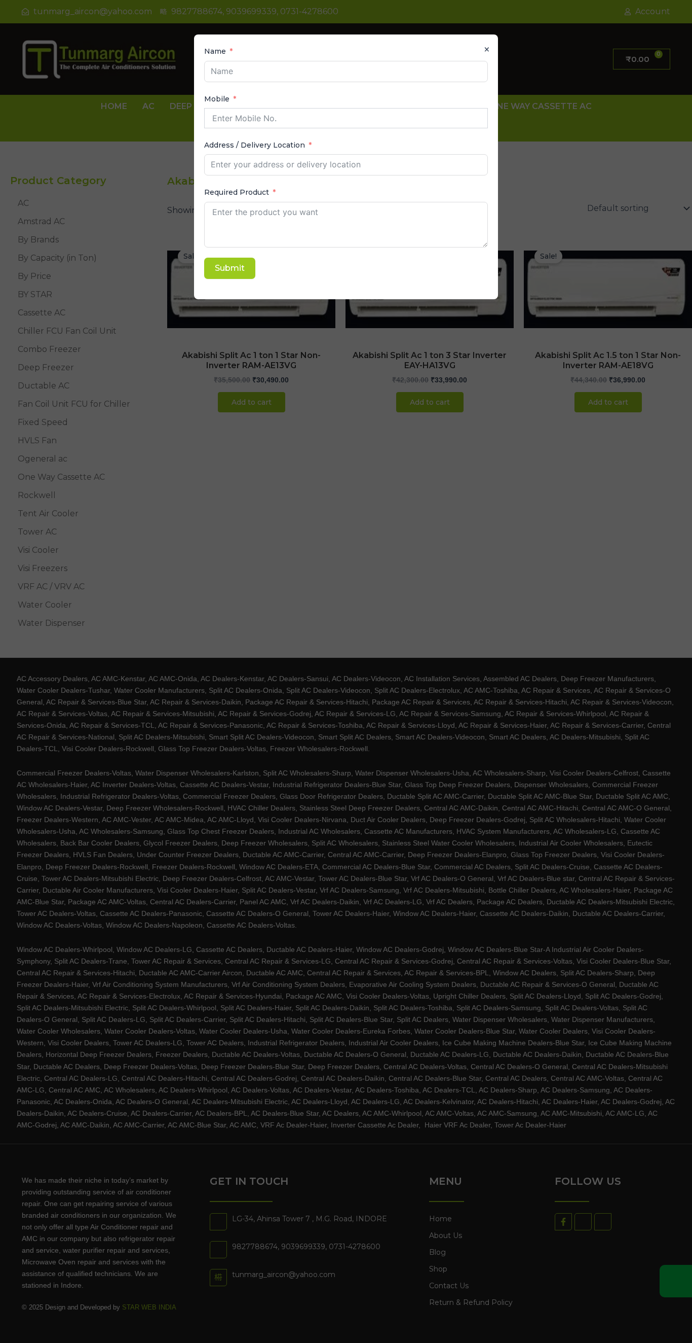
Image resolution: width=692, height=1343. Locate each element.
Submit (230, 268)
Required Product (236, 192)
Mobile (216, 98)
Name (215, 51)
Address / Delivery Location (254, 145)
